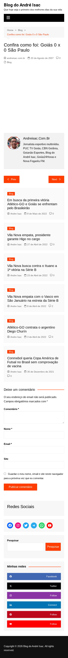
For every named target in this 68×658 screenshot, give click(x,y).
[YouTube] (50, 525)
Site (6, 458)
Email (8, 444)
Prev (13, 179)
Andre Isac (16, 213)
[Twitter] (26, 525)
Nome (8, 428)
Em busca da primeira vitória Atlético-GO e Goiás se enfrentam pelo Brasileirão (32, 204)
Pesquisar (13, 540)
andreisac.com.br (16, 58)
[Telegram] (34, 525)
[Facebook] (10, 525)
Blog (9, 62)
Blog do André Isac (22, 4)
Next (54, 179)
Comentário (11, 409)
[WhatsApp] (42, 525)
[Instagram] (18, 525)
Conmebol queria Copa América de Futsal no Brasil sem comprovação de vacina (32, 362)
